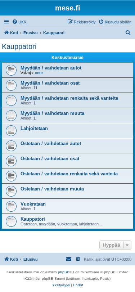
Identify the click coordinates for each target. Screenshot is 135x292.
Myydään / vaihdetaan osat (50, 83)
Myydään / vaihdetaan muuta (52, 113)
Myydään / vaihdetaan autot (51, 68)
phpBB (63, 272)
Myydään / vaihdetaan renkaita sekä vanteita (69, 98)
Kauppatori (19, 46)
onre (39, 73)
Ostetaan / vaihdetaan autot (51, 143)
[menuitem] (19, 22)
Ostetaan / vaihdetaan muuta (52, 189)
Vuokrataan (33, 204)
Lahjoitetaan (34, 128)
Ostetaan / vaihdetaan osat (50, 158)
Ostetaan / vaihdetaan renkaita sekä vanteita (69, 173)
